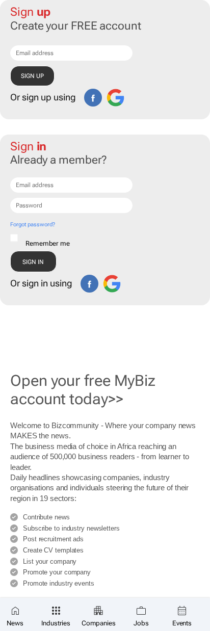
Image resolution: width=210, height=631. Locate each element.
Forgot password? (32, 224)
